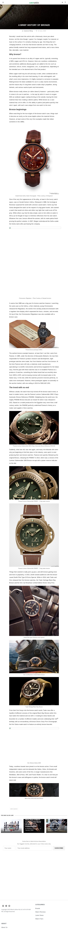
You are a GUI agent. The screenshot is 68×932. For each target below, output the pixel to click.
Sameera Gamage (9, 828)
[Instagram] (6, 906)
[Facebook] (3, 906)
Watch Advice (14, 808)
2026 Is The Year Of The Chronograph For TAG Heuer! (11, 824)
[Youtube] (9, 906)
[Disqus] (34, 876)
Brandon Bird (53, 828)
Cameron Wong (28, 31)
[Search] (65, 2)
